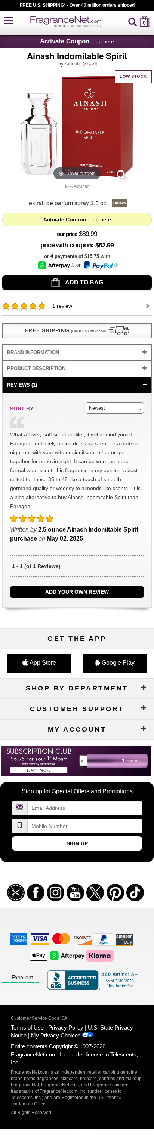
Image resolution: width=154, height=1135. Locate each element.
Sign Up (77, 843)
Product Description (36, 368)
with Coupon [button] (66, 245)
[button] (9, 21)
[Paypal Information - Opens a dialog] (100, 265)
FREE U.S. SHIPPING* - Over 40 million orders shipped (77, 5)
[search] (132, 21)
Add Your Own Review (77, 592)
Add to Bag (83, 282)
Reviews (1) (22, 385)
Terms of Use (27, 1027)
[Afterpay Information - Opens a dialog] (56, 265)
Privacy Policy (65, 1027)
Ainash (73, 64)
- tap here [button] (77, 41)
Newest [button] (97, 408)
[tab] (77, 352)
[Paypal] (103, 939)
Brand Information (33, 352)
